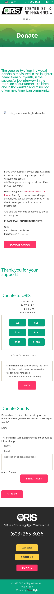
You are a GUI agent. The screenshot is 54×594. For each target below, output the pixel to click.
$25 (18, 322)
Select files (34, 478)
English (12, 2)
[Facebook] (47, 2)
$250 (36, 332)
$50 (36, 322)
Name (4, 427)
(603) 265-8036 (27, 533)
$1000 (36, 342)
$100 (17, 332)
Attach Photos (8, 472)
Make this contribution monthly (25, 376)
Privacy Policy (27, 586)
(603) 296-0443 (32, 1)
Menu (28, 19)
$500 (17, 342)
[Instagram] (52, 2)
